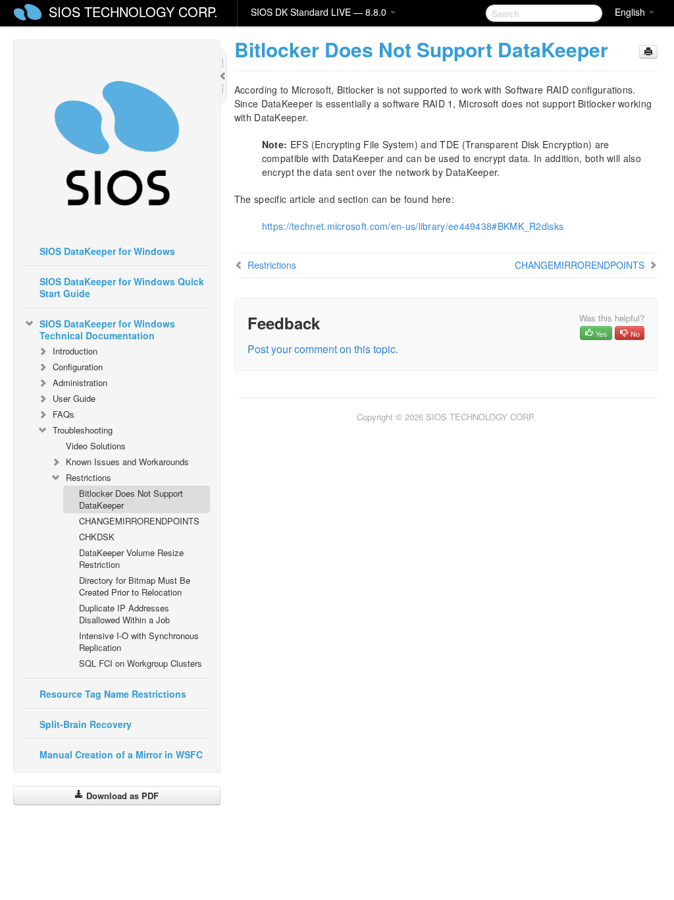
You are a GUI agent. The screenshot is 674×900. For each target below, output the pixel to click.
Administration (80, 382)
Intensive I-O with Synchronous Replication (139, 641)
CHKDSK (97, 536)
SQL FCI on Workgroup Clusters (140, 663)
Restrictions (88, 477)
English (631, 11)
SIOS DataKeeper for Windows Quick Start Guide (121, 287)
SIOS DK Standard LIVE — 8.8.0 (320, 11)
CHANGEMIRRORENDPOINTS (139, 521)
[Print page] (648, 52)
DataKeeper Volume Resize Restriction (131, 558)
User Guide (74, 398)
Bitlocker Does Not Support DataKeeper (131, 499)
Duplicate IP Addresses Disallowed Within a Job (124, 614)
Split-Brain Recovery (85, 724)
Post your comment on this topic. (322, 348)
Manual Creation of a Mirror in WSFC (121, 754)
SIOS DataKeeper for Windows (107, 251)
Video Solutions (96, 445)
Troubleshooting (83, 430)
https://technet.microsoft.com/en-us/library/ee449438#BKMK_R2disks (413, 226)
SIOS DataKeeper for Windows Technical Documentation (107, 329)
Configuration (78, 366)
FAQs (63, 414)
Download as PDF (121, 795)
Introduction (75, 351)
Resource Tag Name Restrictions (112, 693)
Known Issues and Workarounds (127, 461)
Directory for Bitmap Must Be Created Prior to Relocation (134, 586)
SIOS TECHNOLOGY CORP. (133, 11)
